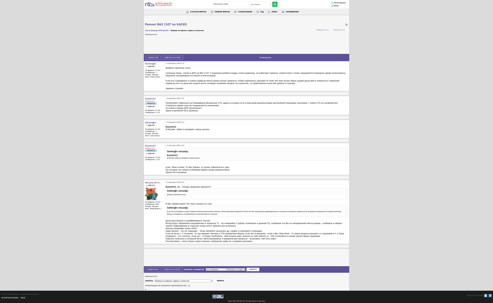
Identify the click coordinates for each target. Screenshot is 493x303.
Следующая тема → (340, 30)
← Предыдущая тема (322, 30)
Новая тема (153, 57)
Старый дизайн (245, 12)
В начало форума (198, 12)
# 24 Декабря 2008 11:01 (175, 98)
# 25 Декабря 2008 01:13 (175, 122)
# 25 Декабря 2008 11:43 (175, 145)
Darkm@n (150, 63)
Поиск (274, 12)
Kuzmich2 (150, 98)
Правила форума (222, 12)
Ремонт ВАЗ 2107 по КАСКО (166, 24)
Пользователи (292, 12)
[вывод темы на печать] (346, 26)
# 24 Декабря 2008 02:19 (175, 63)
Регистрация (339, 3)
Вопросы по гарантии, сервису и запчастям (187, 31)
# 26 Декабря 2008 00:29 (175, 182)
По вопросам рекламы (9, 298)
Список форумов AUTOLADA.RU (156, 31)
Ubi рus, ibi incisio (153, 182)
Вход (336, 6)
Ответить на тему (172, 57)
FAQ (262, 12)
